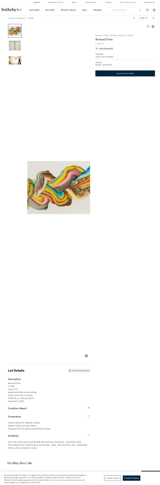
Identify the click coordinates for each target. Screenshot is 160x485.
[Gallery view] (86, 355)
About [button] (74, 2)
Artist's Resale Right (106, 48)
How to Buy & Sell (128, 2)
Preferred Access (55, 2)
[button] (58, 187)
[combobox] (126, 10)
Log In (37, 2)
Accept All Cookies (131, 478)
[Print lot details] (153, 26)
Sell (84, 10)
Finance (97, 10)
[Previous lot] (134, 18)
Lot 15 (30, 18)
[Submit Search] (140, 10)
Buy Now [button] (50, 10)
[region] (80, 478)
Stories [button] (108, 2)
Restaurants (90, 2)
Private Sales (68, 10)
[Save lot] (148, 26)
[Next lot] (153, 18)
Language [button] (148, 2)
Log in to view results (125, 73)
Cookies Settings (112, 478)
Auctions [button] (34, 10)
